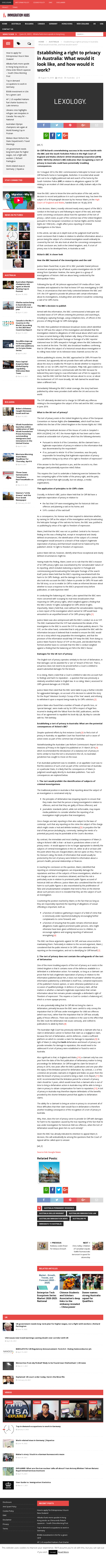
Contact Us (7, 29)
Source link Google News (49, 1152)
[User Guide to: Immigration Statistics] (8, 1485)
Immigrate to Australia (50, 1224)
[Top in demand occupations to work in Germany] (12, 236)
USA (101, 24)
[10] (79, 1057)
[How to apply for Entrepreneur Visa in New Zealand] (12, 226)
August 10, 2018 (47, 77)
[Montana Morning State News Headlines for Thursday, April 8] (8, 457)
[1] (92, 614)
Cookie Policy (39, 2)
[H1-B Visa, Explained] (18, 1410)
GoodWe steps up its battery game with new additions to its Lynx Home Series (25, 346)
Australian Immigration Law (82, 1213)
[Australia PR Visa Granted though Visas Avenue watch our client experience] (74, 1410)
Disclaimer (60, 2)
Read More (63, 1552)
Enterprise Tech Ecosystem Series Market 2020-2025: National (47, 1297)
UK (94, 24)
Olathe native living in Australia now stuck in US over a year (25, 306)
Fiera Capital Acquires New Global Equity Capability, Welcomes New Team (23, 367)
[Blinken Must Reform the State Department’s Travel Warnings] (24, 254)
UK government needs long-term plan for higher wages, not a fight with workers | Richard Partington (17, 155)
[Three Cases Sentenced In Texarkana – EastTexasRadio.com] (8, 475)
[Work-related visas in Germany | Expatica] (8, 1443)
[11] (97, 1076)
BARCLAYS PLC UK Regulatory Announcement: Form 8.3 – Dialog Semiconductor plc (54, 1349)
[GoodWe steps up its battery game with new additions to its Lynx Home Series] (8, 344)
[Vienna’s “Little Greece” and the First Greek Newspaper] (8, 496)
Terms (14, 7)
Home (4, 24)
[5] (81, 827)
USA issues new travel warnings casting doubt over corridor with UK (36, 1338)
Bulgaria (29, 24)
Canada (41, 24)
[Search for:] (89, 34)
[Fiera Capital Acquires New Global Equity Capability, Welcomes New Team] (8, 364)
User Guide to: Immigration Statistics (33, 1482)
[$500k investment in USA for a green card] (24, 236)
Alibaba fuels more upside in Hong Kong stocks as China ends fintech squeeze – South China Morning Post (18, 69)
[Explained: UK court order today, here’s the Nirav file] (8, 1380)
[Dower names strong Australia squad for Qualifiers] (92, 1282)
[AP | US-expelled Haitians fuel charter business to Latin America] (12, 245)
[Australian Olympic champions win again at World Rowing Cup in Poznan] (12, 254)
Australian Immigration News (53, 1218)
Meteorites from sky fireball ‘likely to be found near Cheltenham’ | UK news (51, 1363)
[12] (95, 1088)
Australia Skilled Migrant (51, 1213)
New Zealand (83, 24)
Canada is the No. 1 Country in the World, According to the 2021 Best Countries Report (24, 325)
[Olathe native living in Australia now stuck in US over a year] (8, 305)
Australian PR (79, 1218)
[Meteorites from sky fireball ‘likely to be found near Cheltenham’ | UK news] (8, 1366)
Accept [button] (53, 1552)
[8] (65, 1024)
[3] (82, 732)
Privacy (5, 7)
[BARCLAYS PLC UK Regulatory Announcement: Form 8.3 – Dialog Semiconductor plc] (8, 1352)
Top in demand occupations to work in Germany (16, 83)
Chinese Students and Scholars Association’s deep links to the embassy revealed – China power (70, 1299)
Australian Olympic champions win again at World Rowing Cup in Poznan (25, 287)
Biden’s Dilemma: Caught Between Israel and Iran (24, 410)
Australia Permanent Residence (59, 1208)
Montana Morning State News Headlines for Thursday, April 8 (24, 458)
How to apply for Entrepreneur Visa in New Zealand (17, 56)
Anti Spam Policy (22, 2)
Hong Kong (67, 24)
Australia (16, 24)
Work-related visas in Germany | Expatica (35, 1440)
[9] (96, 1039)
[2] (95, 699)
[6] (55, 935)
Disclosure (6, 2)
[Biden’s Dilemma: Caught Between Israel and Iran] (8, 411)
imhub (60, 77)
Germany (53, 24)
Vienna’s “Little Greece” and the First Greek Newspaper (23, 496)
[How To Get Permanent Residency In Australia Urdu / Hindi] (46, 1410)
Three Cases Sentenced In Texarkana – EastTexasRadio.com (24, 477)
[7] (99, 950)
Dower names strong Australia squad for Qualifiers (91, 1297)
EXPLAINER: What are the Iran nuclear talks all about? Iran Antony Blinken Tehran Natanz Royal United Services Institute (57, 1469)
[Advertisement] (69, 1234)
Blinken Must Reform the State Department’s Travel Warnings (18, 141)
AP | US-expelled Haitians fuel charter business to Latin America (17, 102)
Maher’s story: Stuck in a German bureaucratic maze (40, 1454)
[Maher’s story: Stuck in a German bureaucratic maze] (8, 1457)
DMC (50, 2)
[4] (97, 747)
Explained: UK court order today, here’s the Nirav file (40, 1377)
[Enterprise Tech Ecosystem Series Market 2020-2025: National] (47, 1282)
